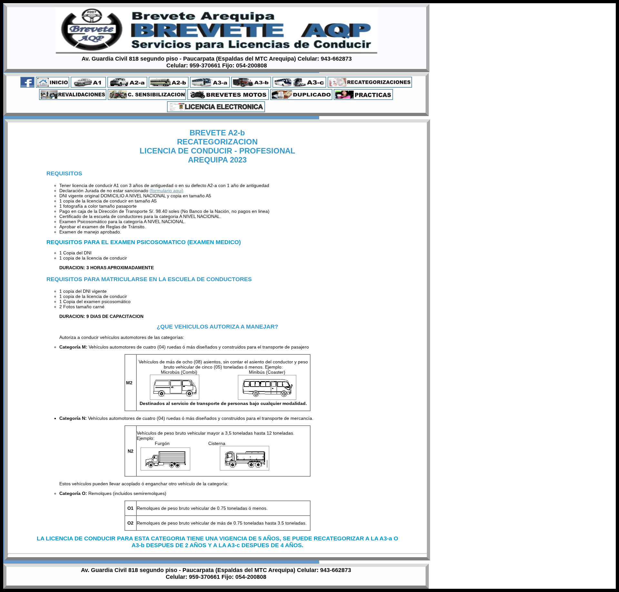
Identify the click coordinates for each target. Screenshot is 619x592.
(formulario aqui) (166, 190)
